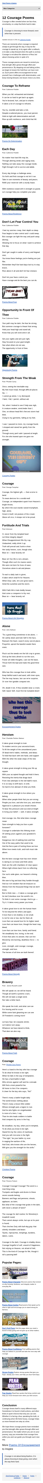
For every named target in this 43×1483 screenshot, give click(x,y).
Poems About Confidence (12, 1349)
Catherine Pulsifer (25, 40)
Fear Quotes (7, 1393)
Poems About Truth (9, 1053)
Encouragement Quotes (11, 727)
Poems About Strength (11, 974)
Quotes (32, 1476)
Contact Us (17, 1477)
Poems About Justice (10, 1305)
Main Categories (21, 8)
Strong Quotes (8, 1372)
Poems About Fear (9, 302)
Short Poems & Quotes (9, 3)
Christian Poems (8, 1169)
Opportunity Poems (9, 370)
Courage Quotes (8, 476)
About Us (26, 1477)
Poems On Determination (12, 141)
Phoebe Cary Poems (13, 1064)
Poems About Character (11, 1282)
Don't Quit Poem (8, 1328)
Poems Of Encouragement (24, 1445)
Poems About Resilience (12, 214)
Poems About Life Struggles (13, 618)
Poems (25, 1476)
